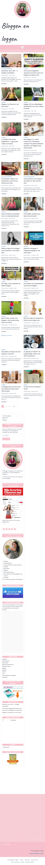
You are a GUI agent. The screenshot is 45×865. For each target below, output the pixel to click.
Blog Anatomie (5, 661)
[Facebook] (2, 845)
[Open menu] (22, 47)
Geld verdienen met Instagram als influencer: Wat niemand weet (33, 181)
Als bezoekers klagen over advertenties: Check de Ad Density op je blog (9, 181)
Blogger (4, 668)
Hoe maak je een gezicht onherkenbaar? (13, 579)
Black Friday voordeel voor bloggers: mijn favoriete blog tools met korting (10, 320)
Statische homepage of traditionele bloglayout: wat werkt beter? (32, 250)
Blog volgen (6, 568)
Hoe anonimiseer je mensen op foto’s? (13, 565)
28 (14, 406)
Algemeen (26, 68)
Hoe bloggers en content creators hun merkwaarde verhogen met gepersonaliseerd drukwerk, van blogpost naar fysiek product (33, 144)
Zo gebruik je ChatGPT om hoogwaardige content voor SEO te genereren (32, 354)
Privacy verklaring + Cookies (17, 862)
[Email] (9, 845)
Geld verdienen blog (8, 572)
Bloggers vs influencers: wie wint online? (11, 712)
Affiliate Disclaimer (29, 862)
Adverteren (27, 859)
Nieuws (4, 671)
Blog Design (5, 662)
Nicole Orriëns (5, 75)
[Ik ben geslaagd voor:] (12, 759)
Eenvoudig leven (8, 563)
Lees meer (4, 83)
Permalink (6, 577)
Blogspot (6, 561)
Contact (21, 859)
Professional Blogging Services (36, 853)
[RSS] (7, 845)
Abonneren (6, 439)
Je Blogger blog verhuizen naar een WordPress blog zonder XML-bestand (11, 389)
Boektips (25, 384)
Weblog (5, 570)
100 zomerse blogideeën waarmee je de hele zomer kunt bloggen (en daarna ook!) (33, 73)
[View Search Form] (42, 47)
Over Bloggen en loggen (12, 859)
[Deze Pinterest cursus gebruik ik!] (12, 691)
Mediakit (6, 566)
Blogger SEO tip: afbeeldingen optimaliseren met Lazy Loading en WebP (33, 106)
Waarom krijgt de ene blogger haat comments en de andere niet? (10, 250)
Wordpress (4, 677)
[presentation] (11, 60)
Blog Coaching (34, 859)
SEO (3, 673)
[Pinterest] (5, 845)
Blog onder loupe (6, 666)
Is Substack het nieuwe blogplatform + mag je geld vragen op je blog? (9, 141)
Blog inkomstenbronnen (6, 68)
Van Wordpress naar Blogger (9, 675)
